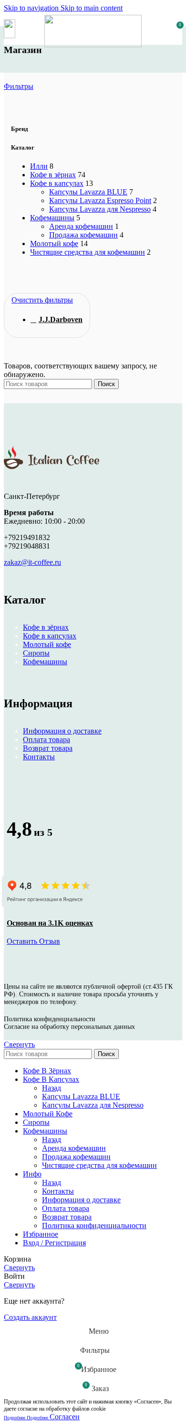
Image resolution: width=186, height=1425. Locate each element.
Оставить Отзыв (33, 941)
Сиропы (36, 653)
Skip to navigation (32, 8)
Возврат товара (47, 748)
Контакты (39, 757)
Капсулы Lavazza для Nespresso (100, 209)
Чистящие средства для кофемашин (87, 252)
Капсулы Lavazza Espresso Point (100, 200)
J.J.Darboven (61, 319)
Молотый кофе (54, 243)
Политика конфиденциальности (94, 1225)
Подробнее (26, 1417)
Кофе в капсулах (56, 183)
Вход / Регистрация (54, 1243)
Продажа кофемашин (83, 235)
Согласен (65, 1417)
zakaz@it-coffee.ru (32, 562)
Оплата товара (46, 739)
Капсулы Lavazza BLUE (88, 192)
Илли (39, 166)
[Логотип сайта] (93, 45)
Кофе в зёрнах (53, 175)
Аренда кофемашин (81, 226)
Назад (51, 1088)
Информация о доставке (62, 731)
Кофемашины (52, 218)
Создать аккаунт (30, 1317)
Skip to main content (92, 8)
